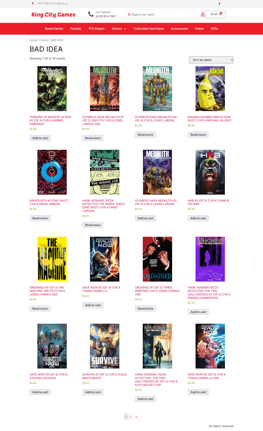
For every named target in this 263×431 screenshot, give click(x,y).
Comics (117, 28)
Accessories (179, 28)
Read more (93, 138)
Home (33, 40)
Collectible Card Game (149, 28)
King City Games (53, 14)
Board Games (54, 28)
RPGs (214, 28)
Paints (199, 28)
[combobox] (161, 14)
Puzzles (75, 28)
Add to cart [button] (40, 138)
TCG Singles (96, 28)
